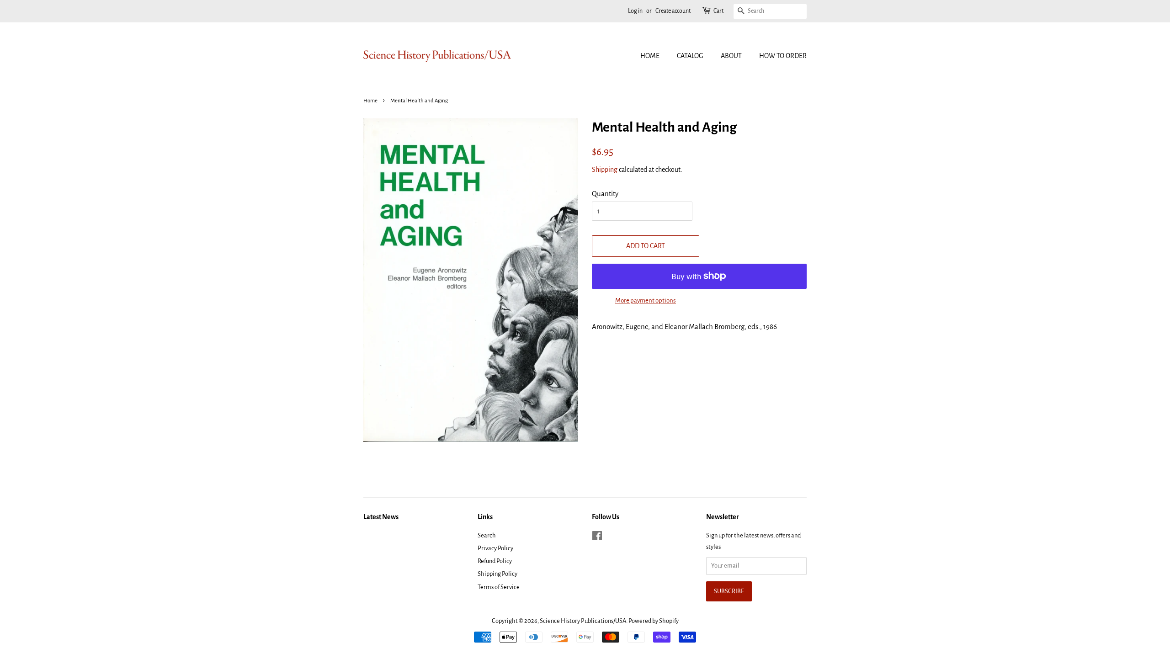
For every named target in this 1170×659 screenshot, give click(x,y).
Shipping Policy (497, 573)
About (731, 55)
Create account (673, 11)
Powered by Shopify (653, 620)
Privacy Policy (495, 548)
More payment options (645, 300)
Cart (718, 11)
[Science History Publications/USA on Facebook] (597, 537)
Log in (635, 11)
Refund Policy (495, 561)
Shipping (604, 169)
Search (487, 535)
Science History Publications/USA (583, 620)
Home (649, 55)
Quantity (605, 193)
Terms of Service (499, 587)
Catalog (690, 55)
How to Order (783, 55)
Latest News (381, 517)
